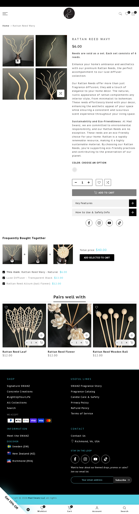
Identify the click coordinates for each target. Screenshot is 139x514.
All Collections (17, 402)
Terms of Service (82, 413)
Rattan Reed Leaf (15, 351)
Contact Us (78, 435)
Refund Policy (80, 408)
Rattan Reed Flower (61, 351)
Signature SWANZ (18, 385)
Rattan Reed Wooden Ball (110, 351)
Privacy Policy (80, 402)
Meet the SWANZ (18, 435)
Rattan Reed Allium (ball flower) (28, 283)
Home (6, 26)
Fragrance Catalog (83, 391)
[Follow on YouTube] (109, 223)
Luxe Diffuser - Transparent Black (29, 277)
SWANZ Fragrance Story (86, 385)
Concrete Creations (20, 391)
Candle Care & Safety (85, 397)
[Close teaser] (28, 509)
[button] (13, 500)
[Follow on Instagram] (99, 223)
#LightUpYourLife (19, 397)
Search (11, 408)
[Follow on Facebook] (89, 223)
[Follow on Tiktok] (119, 223)
